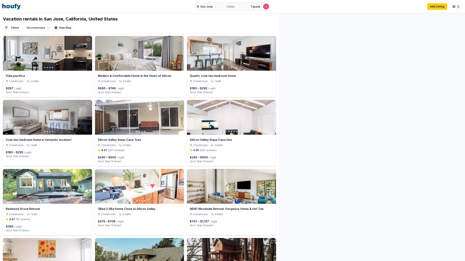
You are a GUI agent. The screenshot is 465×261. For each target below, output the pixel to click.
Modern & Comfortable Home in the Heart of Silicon (134, 76)
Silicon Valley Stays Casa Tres (119, 140)
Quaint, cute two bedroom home (213, 76)
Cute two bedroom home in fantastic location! (38, 140)
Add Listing (437, 6)
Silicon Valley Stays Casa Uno (211, 140)
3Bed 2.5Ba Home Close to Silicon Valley (126, 209)
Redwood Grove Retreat (23, 209)
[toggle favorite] (88, 39)
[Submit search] (266, 6)
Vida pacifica (15, 76)
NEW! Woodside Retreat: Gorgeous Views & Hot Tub (227, 209)
